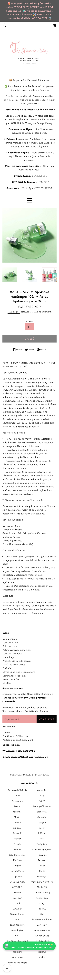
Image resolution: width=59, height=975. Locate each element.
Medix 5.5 (42, 887)
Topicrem (17, 951)
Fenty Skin (42, 844)
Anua (17, 795)
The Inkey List (42, 941)
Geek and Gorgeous (42, 849)
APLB (41, 795)
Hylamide (42, 854)
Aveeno (17, 806)
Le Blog (6, 682)
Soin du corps (9, 646)
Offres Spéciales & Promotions (18, 671)
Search (6, 732)
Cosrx (42, 828)
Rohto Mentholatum (42, 919)
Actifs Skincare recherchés (16, 649)
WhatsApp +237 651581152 (36, 188)
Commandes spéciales (14, 675)
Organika (17, 908)
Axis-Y (42, 801)
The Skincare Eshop (39, 775)
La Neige (41, 876)
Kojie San (17, 876)
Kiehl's (42, 871)
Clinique (17, 828)
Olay (41, 903)
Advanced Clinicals (17, 790)
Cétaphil (42, 822)
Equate (17, 838)
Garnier (17, 849)
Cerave (17, 822)
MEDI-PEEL (17, 887)
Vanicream (17, 957)
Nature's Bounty (42, 892)
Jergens (17, 865)
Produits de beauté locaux (16, 660)
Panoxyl (42, 908)
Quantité (29, 321)
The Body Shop (41, 935)
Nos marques (9, 638)
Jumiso (41, 865)
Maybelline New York (42, 881)
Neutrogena (42, 898)
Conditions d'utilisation (15, 736)
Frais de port (14, 311)
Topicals (42, 951)
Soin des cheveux (12, 653)
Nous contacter (10, 679)
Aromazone (17, 801)
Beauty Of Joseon (42, 806)
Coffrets (6, 668)
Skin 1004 (42, 924)
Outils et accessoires (13, 664)
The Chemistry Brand (17, 941)
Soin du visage (10, 642)
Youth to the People (17, 962)
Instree (41, 860)
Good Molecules (17, 854)
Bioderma (42, 811)
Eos (42, 838)
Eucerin (17, 844)
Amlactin (41, 790)
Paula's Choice (17, 914)
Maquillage (8, 657)
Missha (17, 892)
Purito (17, 919)
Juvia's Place (17, 871)
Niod (17, 903)
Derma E (17, 833)
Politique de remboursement (17, 739)
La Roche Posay (17, 881)
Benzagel (17, 811)
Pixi (42, 914)
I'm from (17, 860)
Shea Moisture (17, 924)
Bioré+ (17, 817)
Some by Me (17, 930)
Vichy (42, 957)
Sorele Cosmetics (41, 930)
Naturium (17, 898)
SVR (17, 935)
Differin (41, 833)
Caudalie (41, 817)
